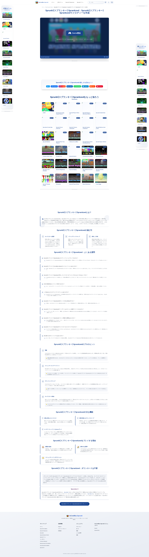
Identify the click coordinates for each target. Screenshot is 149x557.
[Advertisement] (7, 129)
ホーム (53, 2)
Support (59, 526)
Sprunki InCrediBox (43, 528)
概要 (77, 535)
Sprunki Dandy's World (44, 535)
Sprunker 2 (66, 492)
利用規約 (59, 530)
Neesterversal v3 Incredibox (45, 543)
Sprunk (96, 528)
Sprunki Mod (97, 530)
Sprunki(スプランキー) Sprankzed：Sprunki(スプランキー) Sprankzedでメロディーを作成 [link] (70, 7)
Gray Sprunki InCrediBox (44, 545)
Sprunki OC (42, 547)
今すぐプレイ (78, 526)
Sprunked (42, 532)
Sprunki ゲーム (80, 2)
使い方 (77, 528)
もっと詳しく (42, 539)
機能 (77, 530)
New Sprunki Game (49, 7)
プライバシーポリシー (62, 528)
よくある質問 (78, 532)
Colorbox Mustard (43, 541)
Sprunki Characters (70, 2)
